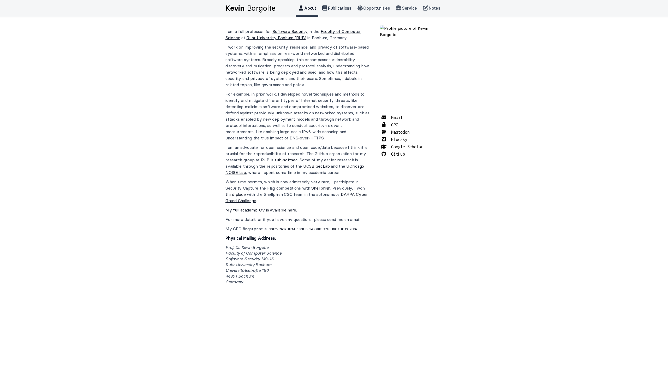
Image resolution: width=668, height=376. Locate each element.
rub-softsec (286, 159)
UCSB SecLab (316, 166)
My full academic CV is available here (260, 210)
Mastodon (399, 132)
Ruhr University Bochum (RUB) (276, 37)
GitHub (397, 154)
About (310, 8)
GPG (393, 124)
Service (409, 8)
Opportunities (376, 8)
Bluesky (398, 139)
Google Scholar (406, 146)
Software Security (290, 31)
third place (235, 194)
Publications (339, 8)
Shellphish (320, 188)
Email (396, 117)
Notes (434, 8)
